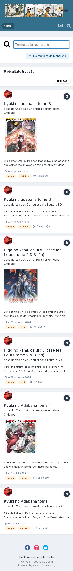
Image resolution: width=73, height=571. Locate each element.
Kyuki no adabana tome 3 (27, 103)
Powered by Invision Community (36, 565)
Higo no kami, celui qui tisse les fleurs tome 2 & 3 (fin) (32, 252)
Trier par (62, 81)
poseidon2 (11, 108)
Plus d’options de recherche (48, 55)
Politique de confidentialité (36, 557)
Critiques (9, 112)
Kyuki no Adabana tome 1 (27, 405)
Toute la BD (54, 204)
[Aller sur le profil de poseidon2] (8, 94)
